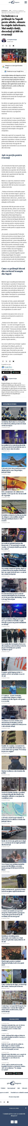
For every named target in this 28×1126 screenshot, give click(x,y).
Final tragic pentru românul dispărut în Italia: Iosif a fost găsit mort (13, 963)
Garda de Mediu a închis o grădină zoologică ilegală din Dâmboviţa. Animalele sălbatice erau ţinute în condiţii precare (13, 795)
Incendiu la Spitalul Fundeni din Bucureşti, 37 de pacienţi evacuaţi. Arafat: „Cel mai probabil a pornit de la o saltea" (14, 546)
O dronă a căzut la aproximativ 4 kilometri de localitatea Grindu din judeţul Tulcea (13, 819)
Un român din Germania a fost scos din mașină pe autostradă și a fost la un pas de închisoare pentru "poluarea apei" (14, 646)
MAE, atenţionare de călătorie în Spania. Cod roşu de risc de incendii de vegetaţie (14, 493)
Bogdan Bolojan (13, 39)
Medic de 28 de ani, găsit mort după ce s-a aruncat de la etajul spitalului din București (14, 843)
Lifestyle (24, 1088)
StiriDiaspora (5, 10)
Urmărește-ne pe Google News (15, 71)
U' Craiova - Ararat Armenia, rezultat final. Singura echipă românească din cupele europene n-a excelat (13, 698)
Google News (8, 367)
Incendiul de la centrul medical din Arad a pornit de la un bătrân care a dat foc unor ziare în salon (14, 447)
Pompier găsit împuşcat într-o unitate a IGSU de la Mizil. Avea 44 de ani (13, 674)
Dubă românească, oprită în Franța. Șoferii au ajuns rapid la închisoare (14, 890)
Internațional (11, 1088)
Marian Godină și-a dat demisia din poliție (13, 772)
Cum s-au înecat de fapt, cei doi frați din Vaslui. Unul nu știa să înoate (14, 985)
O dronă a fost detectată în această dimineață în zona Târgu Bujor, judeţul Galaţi (13, 470)
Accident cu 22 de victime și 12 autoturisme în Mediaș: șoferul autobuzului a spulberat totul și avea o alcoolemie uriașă (14, 723)
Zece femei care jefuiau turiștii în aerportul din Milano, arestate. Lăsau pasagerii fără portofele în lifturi (13, 867)
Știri (10, 10)
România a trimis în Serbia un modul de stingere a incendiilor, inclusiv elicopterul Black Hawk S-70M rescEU (14, 518)
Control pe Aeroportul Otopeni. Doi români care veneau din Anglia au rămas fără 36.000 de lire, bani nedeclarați (14, 1008)
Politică (3, 1088)
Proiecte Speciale (14, 1097)
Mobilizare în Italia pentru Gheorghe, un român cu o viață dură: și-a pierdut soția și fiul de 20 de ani (13, 938)
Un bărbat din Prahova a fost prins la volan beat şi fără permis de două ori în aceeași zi (14, 423)
